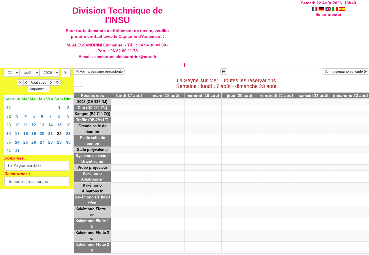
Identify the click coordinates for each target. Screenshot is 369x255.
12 (33, 125)
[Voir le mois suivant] (51, 82)
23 (68, 133)
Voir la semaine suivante (344, 72)
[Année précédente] (20, 82)
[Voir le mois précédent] (26, 82)
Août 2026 (39, 82)
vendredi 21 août (276, 95)
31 (8, 107)
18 (25, 133)
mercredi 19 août (203, 95)
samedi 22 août (314, 95)
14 (50, 125)
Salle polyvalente (92, 149)
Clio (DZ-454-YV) (92, 108)
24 (17, 142)
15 (59, 125)
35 (8, 142)
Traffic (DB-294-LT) (92, 120)
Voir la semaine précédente (101, 72)
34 (8, 133)
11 (26, 125)
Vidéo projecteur (92, 167)
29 (59, 142)
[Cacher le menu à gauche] (78, 82)
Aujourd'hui (39, 89)
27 (42, 142)
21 (50, 133)
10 (17, 125)
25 (25, 142)
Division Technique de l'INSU (117, 15)
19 (33, 133)
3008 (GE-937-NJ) (92, 102)
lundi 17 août (129, 95)
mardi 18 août (166, 95)
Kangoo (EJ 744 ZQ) (92, 114)
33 (8, 125)
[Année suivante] (57, 82)
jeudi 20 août (240, 95)
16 (68, 125)
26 (33, 142)
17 (17, 133)
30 (68, 142)
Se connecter (328, 14)
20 (42, 133)
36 (8, 151)
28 (50, 142)
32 (8, 116)
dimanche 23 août (350, 95)
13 (42, 125)
